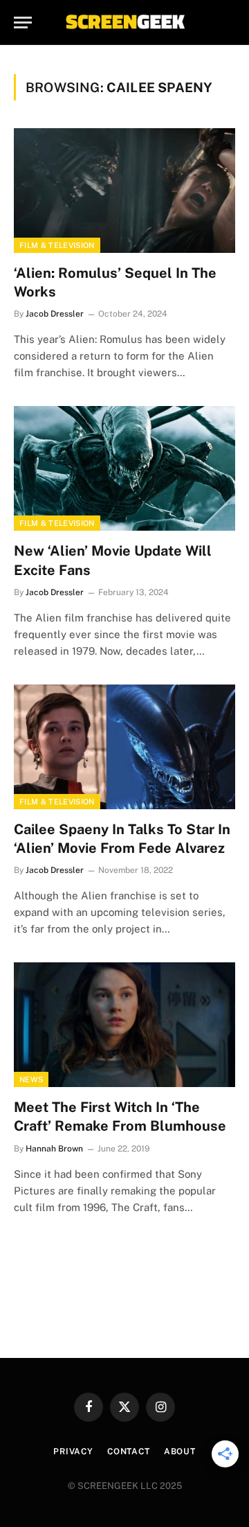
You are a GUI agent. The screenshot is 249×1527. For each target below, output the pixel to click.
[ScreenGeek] (124, 22)
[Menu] (23, 22)
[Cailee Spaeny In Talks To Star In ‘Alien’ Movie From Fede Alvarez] (124, 747)
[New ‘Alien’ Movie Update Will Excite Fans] (124, 468)
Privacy (73, 1451)
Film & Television (57, 245)
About (180, 1451)
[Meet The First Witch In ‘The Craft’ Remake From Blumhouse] (124, 1024)
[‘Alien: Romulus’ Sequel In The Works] (124, 190)
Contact (128, 1451)
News (31, 1079)
